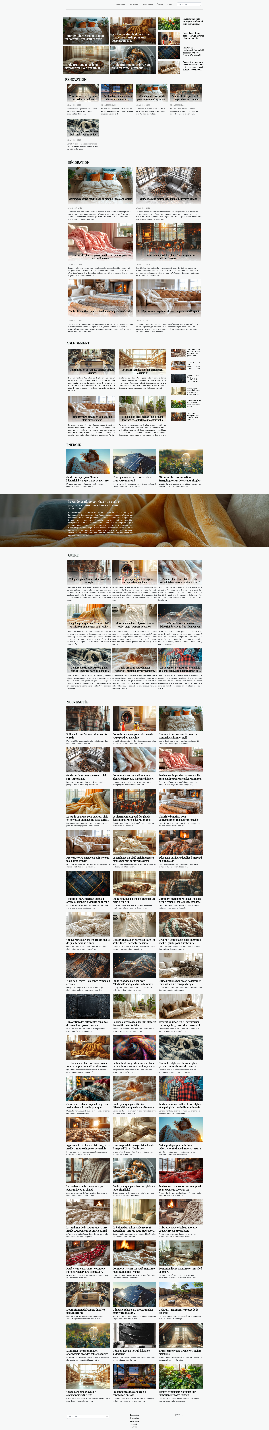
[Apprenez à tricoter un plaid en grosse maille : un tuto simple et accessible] (88, 1130)
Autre (169, 4)
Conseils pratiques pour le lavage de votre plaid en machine (193, 36)
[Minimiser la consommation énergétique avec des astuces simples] (181, 462)
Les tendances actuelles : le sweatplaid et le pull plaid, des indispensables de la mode (180, 670)
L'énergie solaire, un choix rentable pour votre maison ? (133, 478)
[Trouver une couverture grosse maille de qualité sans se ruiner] (88, 924)
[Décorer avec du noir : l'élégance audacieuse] (134, 1335)
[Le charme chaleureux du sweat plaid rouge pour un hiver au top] (181, 1171)
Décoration (134, 4)
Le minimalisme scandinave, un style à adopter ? (180, 1270)
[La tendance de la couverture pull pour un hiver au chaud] (88, 1171)
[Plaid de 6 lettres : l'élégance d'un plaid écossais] (88, 965)
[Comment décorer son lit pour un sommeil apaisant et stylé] (152, 93)
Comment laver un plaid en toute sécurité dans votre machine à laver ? (180, 580)
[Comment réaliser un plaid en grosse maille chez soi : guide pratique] (88, 1088)
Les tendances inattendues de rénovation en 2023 (118, 97)
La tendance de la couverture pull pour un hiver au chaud (85, 1188)
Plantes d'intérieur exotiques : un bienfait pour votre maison (193, 21)
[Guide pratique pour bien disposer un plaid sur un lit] (134, 883)
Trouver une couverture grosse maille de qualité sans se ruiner (88, 941)
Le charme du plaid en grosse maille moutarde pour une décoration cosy (131, 37)
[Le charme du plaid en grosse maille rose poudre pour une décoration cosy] (100, 242)
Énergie (160, 4)
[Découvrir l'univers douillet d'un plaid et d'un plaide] (181, 842)
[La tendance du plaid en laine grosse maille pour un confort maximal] (134, 842)
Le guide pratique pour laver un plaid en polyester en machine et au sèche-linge (94, 503)
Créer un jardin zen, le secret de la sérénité (178, 1311)
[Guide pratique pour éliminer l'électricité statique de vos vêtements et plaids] (134, 660)
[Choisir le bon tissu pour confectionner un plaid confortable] (100, 298)
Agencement (148, 4)
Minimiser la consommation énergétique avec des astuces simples (179, 478)
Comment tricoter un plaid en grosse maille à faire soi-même (134, 1270)
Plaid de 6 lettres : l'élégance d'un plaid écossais (88, 982)
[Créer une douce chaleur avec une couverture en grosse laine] (178, 353)
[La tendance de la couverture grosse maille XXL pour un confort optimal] (88, 1212)
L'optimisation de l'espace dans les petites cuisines (92, 371)
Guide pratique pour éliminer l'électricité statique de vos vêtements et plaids (134, 670)
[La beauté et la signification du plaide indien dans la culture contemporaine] (134, 1047)
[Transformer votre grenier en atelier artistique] (83, 93)
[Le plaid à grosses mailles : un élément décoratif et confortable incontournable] (142, 409)
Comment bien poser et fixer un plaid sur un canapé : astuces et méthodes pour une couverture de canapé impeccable (180, 903)
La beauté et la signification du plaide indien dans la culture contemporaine (134, 1064)
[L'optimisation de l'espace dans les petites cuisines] (91, 362)
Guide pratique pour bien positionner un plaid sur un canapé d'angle (180, 982)
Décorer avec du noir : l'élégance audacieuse (131, 1352)
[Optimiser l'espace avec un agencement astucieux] (142, 362)
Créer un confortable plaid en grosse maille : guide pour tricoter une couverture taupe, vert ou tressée (180, 943)
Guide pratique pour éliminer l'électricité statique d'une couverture (87, 478)
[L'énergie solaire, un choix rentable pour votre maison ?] (134, 462)
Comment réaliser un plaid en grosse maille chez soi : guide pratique (87, 1105)
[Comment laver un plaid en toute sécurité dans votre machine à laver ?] (180, 572)
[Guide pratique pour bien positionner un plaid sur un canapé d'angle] (181, 965)
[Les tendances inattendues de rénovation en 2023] (117, 93)
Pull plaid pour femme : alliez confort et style (89, 580)
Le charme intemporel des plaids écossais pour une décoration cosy (168, 256)
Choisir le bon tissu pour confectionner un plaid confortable (100, 311)
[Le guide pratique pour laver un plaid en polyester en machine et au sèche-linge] (89, 616)
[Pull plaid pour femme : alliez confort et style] (89, 572)
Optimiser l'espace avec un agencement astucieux (142, 371)
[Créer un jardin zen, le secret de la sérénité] (181, 1294)
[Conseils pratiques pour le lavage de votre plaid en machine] (169, 38)
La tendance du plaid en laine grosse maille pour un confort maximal (133, 859)
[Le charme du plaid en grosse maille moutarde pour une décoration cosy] (88, 1047)
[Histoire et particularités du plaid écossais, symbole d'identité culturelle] (169, 52)
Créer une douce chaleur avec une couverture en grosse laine (193, 353)
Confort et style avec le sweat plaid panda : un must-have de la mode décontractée (83, 134)
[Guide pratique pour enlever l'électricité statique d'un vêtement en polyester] (180, 616)
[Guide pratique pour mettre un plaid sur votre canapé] (168, 185)
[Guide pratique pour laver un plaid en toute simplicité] (134, 1171)
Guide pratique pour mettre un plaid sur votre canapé (168, 198)
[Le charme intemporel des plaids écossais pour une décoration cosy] (168, 242)
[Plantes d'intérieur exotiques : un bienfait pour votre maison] (169, 24)
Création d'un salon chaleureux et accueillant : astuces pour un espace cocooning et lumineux (193, 393)
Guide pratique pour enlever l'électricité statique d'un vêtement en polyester (180, 626)
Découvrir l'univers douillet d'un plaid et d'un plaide (180, 859)
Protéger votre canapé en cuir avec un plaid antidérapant (168, 311)
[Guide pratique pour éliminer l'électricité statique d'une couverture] (88, 462)
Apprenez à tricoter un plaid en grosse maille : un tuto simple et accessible (88, 1146)
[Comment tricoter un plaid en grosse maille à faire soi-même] (134, 1253)
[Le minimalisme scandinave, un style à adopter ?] (181, 1253)
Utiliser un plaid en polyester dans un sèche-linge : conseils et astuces (134, 625)
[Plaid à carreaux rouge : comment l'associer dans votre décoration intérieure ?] (88, 1253)
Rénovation (120, 4)
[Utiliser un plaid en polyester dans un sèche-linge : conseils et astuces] (134, 616)
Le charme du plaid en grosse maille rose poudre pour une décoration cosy (100, 256)
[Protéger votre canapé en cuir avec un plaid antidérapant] (168, 298)
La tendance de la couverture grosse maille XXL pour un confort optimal (86, 1229)
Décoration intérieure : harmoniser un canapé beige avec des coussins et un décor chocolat (194, 66)
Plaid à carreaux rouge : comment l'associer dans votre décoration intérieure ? (85, 1271)
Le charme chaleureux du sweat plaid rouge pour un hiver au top (180, 1188)
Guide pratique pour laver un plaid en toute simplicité (131, 66)
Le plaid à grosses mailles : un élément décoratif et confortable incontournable (142, 418)
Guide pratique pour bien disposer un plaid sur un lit (82, 66)
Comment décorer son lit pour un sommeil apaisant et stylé (84, 37)
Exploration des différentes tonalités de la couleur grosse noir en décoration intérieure (194, 380)
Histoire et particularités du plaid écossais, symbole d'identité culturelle (193, 51)
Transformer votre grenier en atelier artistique (83, 97)
